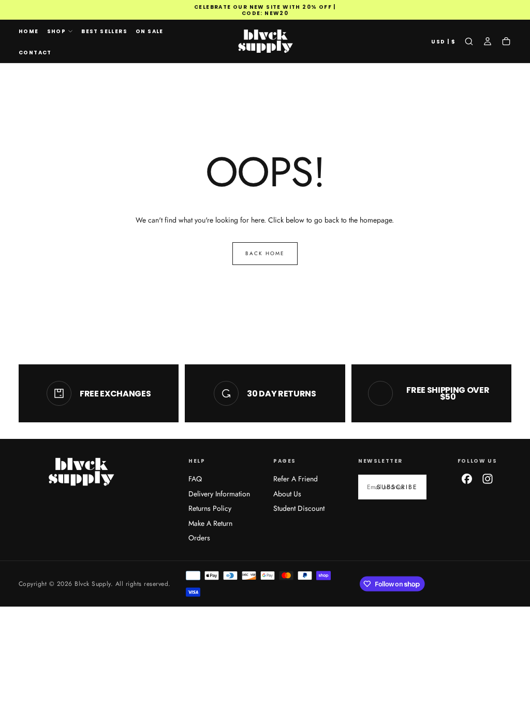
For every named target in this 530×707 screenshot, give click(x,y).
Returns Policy (209, 508)
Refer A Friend (295, 479)
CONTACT (35, 52)
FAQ (195, 479)
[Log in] (487, 42)
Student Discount (299, 508)
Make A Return (210, 523)
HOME (29, 31)
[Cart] (506, 42)
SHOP (56, 31)
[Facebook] (467, 479)
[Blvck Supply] (81, 471)
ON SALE (150, 31)
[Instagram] (487, 479)
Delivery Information (219, 494)
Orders (199, 538)
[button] (443, 42)
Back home (265, 253)
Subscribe (397, 487)
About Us (287, 494)
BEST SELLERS (104, 31)
